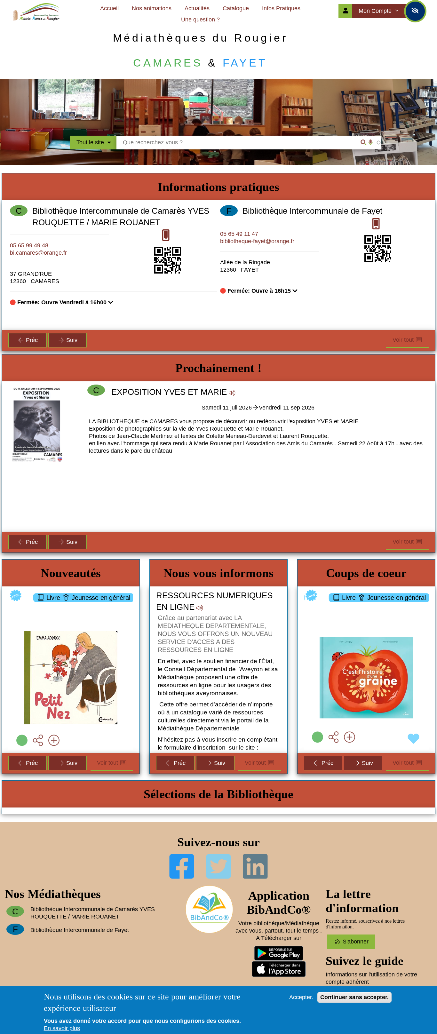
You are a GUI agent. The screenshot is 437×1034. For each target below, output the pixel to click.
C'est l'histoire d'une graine (370, 603)
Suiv (71, 340)
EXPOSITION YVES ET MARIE (169, 392)
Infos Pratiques (281, 8)
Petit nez (71, 603)
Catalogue (236, 8)
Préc (31, 340)
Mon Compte (376, 11)
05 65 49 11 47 (239, 234)
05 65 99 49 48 (29, 245)
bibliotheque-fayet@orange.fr (257, 241)
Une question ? (200, 19)
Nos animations (151, 8)
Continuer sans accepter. (354, 997)
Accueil (109, 8)
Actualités (197, 8)
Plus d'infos (74, 644)
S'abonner (355, 941)
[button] (258, 458)
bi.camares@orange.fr (38, 253)
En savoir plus (62, 1028)
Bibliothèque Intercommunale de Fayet (312, 211)
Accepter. (301, 997)
